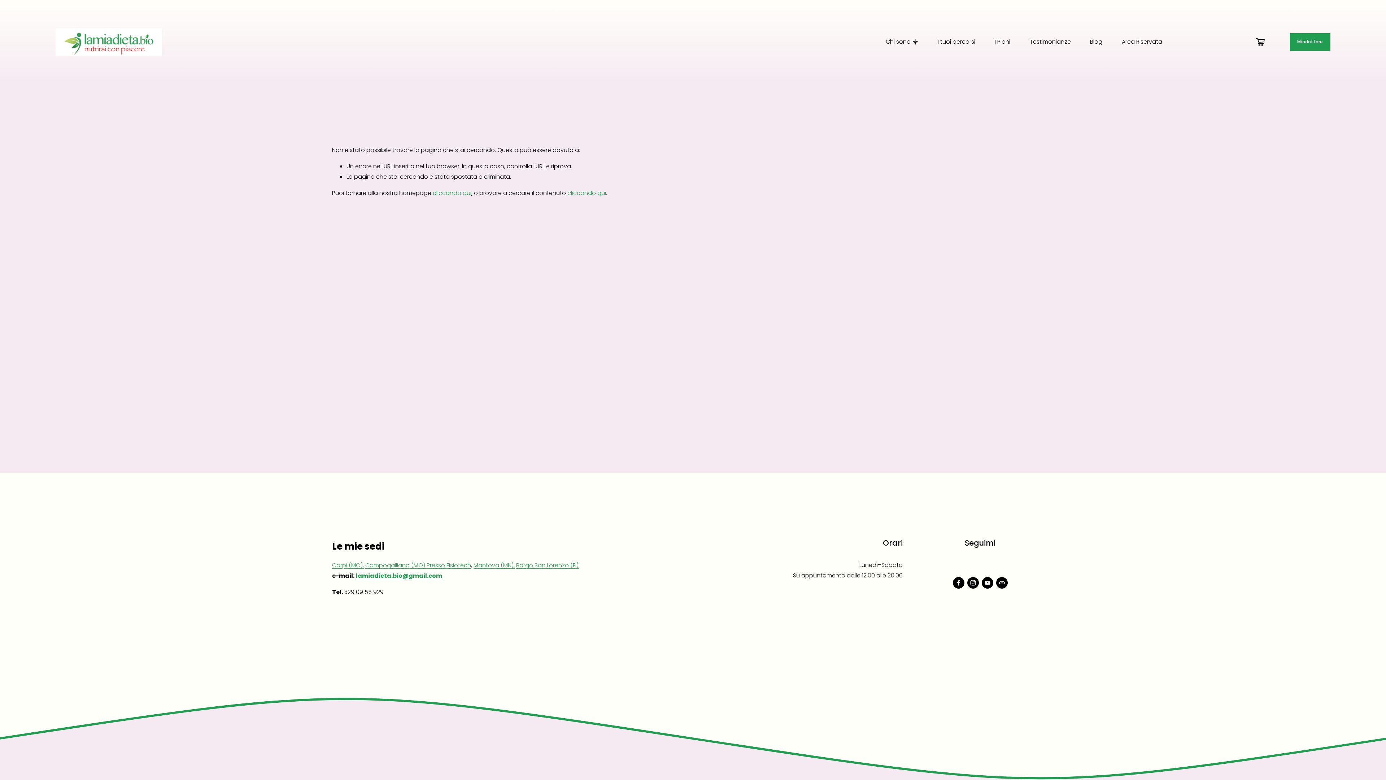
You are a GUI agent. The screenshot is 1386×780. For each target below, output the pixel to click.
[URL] (1002, 583)
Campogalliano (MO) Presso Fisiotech (418, 565)
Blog (1096, 42)
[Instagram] (973, 583)
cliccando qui (452, 193)
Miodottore (1310, 42)
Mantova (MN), (494, 565)
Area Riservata (1142, 42)
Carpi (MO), (348, 565)
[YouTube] (987, 583)
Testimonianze (1050, 42)
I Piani (1002, 42)
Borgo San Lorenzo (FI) (547, 565)
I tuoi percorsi (956, 42)
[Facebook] (958, 583)
